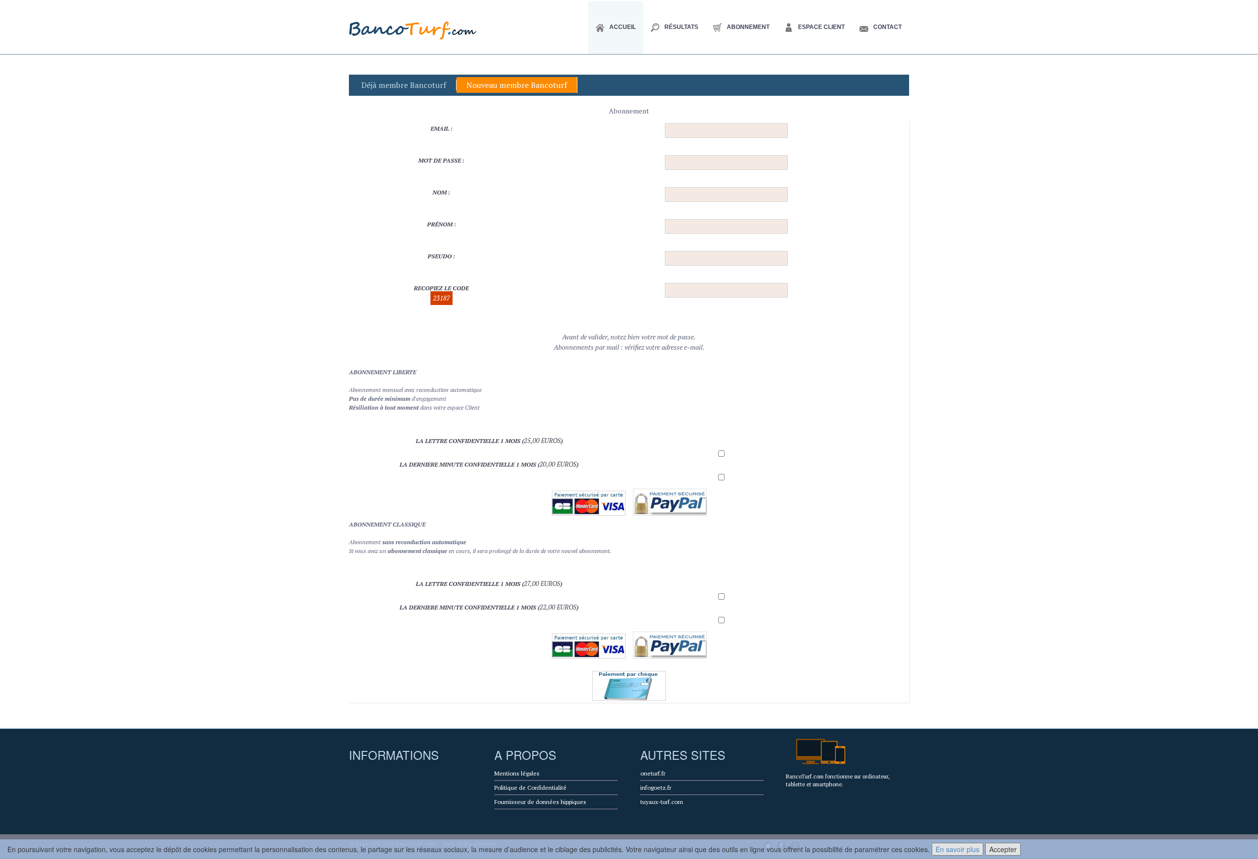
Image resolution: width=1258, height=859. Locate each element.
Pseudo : (441, 256)
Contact (887, 27)
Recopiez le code (441, 293)
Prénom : (441, 224)
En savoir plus (957, 849)
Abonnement (748, 27)
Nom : (441, 192)
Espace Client (821, 27)
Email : (441, 128)
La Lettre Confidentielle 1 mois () (489, 440)
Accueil (622, 27)
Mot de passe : (441, 160)
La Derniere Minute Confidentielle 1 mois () (489, 464)
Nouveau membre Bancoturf (516, 85)
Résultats (681, 27)
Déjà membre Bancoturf (403, 85)
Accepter (1003, 849)
